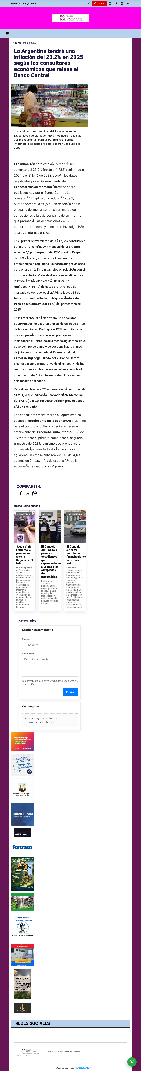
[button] (89, 3)
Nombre (26, 639)
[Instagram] (122, 3)
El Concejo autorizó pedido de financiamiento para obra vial (75, 555)
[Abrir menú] (7, 33)
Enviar (70, 692)
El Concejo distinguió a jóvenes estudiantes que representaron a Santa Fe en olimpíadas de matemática (49, 561)
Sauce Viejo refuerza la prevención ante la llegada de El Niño (24, 555)
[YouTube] (128, 3)
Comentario (28, 653)
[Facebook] (116, 3)
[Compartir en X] (27, 493)
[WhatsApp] (110, 3)
